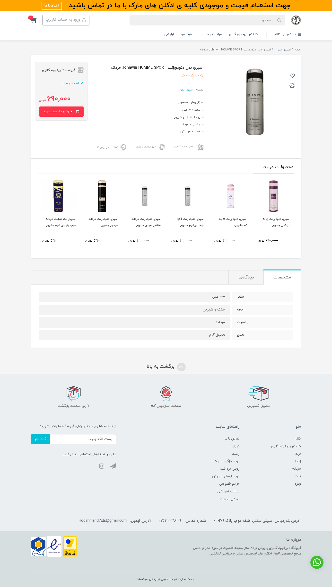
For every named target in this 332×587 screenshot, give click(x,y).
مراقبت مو (188, 34)
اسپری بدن (186, 90)
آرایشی (169, 34)
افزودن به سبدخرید (59, 111)
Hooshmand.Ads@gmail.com (103, 520)
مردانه (296, 468)
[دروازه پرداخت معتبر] (70, 546)
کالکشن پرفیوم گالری (243, 34)
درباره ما (233, 446)
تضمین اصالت (229, 499)
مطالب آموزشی (228, 491)
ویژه (298, 483)
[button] (36, 20)
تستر (297, 476)
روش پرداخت (229, 468)
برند (298, 453)
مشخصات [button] (282, 277)
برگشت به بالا (161, 366)
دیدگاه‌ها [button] (246, 277)
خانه (298, 438)
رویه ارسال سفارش (225, 476)
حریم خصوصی (229, 483)
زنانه (298, 461)
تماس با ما (232, 438)
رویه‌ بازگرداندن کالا (225, 461)
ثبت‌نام (40, 439)
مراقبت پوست (212, 34)
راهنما (235, 453)
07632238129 (169, 520)
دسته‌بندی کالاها (285, 34)
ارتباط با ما (51, 5)
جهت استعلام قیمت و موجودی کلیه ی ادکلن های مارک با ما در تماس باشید (178, 5)
